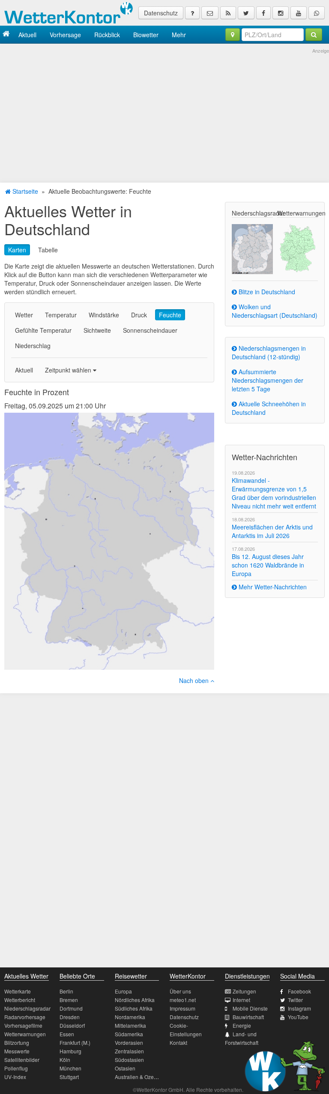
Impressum (182, 1008)
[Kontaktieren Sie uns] (209, 12)
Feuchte (170, 314)
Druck (139, 314)
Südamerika (129, 1034)
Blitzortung (16, 1042)
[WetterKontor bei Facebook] (263, 12)
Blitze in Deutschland (266, 291)
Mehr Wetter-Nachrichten (272, 586)
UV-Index (15, 1076)
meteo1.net (183, 999)
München (70, 1068)
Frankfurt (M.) (75, 1042)
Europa (123, 991)
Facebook (299, 991)
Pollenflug (16, 1068)
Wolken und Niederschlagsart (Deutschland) (274, 310)
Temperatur (61, 314)
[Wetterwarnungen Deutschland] (297, 247)
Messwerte (17, 1051)
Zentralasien (129, 1051)
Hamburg (70, 1051)
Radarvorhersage (24, 1016)
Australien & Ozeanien (141, 1076)
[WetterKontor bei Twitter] (246, 12)
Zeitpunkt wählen (69, 370)
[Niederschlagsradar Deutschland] (252, 248)
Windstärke (104, 314)
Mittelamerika (130, 1025)
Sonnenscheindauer (150, 330)
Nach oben (194, 680)
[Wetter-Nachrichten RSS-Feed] (228, 12)
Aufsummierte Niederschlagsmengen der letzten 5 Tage (267, 380)
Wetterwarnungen (25, 1034)
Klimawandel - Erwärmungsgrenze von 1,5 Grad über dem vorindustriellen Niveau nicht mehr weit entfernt (274, 493)
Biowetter (146, 34)
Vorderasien (129, 1042)
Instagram (299, 1008)
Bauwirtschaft (248, 1016)
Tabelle (48, 249)
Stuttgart (69, 1076)
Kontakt (178, 1042)
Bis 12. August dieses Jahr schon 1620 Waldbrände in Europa (268, 565)
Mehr (179, 34)
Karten (17, 249)
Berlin (66, 991)
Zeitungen (244, 991)
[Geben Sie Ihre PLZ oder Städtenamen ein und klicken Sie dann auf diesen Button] (313, 34)
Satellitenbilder (21, 1059)
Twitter (295, 999)
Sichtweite (97, 330)
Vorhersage (65, 34)
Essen (67, 1034)
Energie (242, 1025)
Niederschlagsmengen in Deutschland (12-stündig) (269, 352)
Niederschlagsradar (27, 1008)
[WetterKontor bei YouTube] (298, 12)
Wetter (24, 314)
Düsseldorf (72, 1025)
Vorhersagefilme (23, 1025)
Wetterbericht (19, 999)
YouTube (298, 1016)
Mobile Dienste (250, 1008)
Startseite (24, 191)
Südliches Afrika (134, 1008)
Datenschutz (161, 13)
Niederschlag (33, 345)
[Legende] (192, 12)
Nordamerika (130, 1016)
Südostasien (129, 1059)
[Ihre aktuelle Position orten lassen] (232, 34)
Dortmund (71, 1008)
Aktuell (27, 34)
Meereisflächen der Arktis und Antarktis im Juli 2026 (272, 531)
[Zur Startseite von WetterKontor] (6, 34)
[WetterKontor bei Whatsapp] (316, 12)
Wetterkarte (17, 991)
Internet (241, 999)
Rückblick (107, 34)
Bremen (69, 999)
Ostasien (125, 1068)
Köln (65, 1059)
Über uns (180, 991)
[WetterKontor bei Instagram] (280, 12)
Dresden (70, 1016)
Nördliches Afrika (135, 999)
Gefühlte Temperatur (43, 330)
